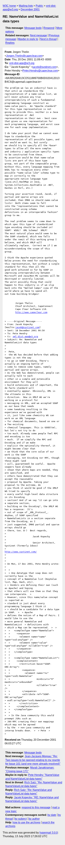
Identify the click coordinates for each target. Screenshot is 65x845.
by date (52, 814)
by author (34, 818)
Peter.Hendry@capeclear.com (40, 70)
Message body (33, 28)
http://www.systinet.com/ (21, 551)
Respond (49, 28)
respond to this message (36, 807)
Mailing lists (26, 5)
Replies (9, 42)
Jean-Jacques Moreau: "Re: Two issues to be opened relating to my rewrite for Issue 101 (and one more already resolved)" (32, 760)
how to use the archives (26, 822)
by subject (21, 818)
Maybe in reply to (28, 39)
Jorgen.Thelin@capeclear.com (24, 55)
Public (39, 5)
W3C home (9, 5)
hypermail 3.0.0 (49, 832)
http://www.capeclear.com (31, 312)
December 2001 (30, 9)
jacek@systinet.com (44, 67)
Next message (38, 35)
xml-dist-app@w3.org (21, 63)
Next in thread (48, 39)
